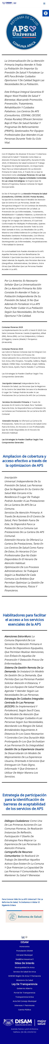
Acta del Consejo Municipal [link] (24, 1001)
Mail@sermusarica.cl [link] (25, 959)
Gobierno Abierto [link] (24, 988)
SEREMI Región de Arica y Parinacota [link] (24, 976)
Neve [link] (10, 1041)
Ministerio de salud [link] (24, 980)
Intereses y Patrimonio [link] (25, 1005)
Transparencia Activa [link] (24, 997)
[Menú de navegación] (44, 3)
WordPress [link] (36, 1041)
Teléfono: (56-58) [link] (20, 1032)
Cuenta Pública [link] (24, 1009)
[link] (45, 13)
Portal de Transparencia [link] (24, 992)
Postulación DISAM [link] (24, 950)
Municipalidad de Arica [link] (24, 967)
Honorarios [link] (24, 946)
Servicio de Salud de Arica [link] (24, 971)
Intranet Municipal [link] (24, 955)
